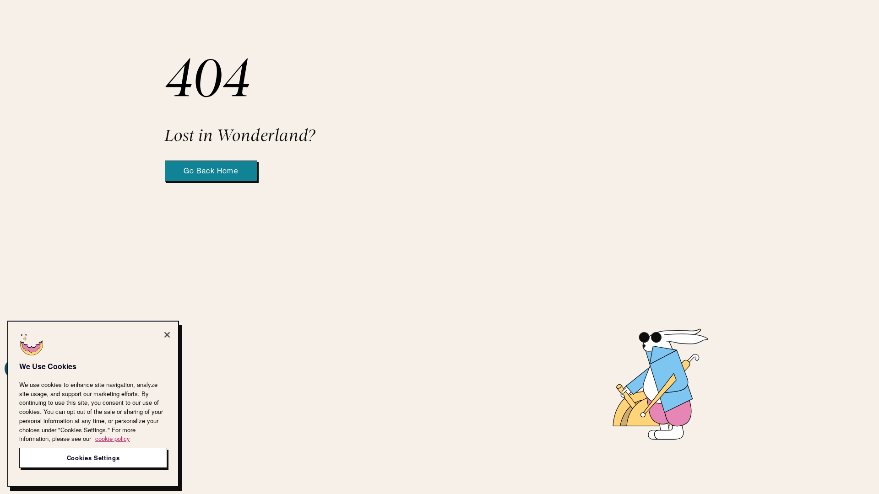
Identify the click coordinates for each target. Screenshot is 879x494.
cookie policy (112, 438)
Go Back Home (211, 171)
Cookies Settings (93, 457)
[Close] (167, 335)
